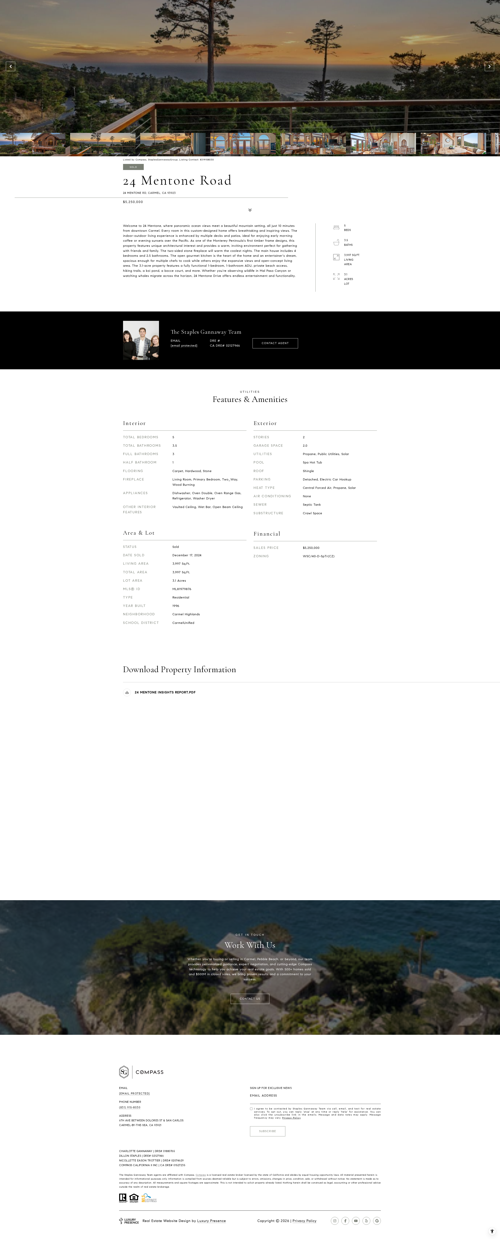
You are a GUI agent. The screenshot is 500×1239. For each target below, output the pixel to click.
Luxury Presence (211, 1221)
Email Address (263, 1095)
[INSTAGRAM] (335, 1221)
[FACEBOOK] (345, 1221)
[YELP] (366, 1221)
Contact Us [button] (250, 998)
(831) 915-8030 (129, 1107)
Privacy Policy (291, 1117)
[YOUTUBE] (356, 1221)
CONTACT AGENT (275, 343)
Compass (201, 1174)
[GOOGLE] (377, 1221)
